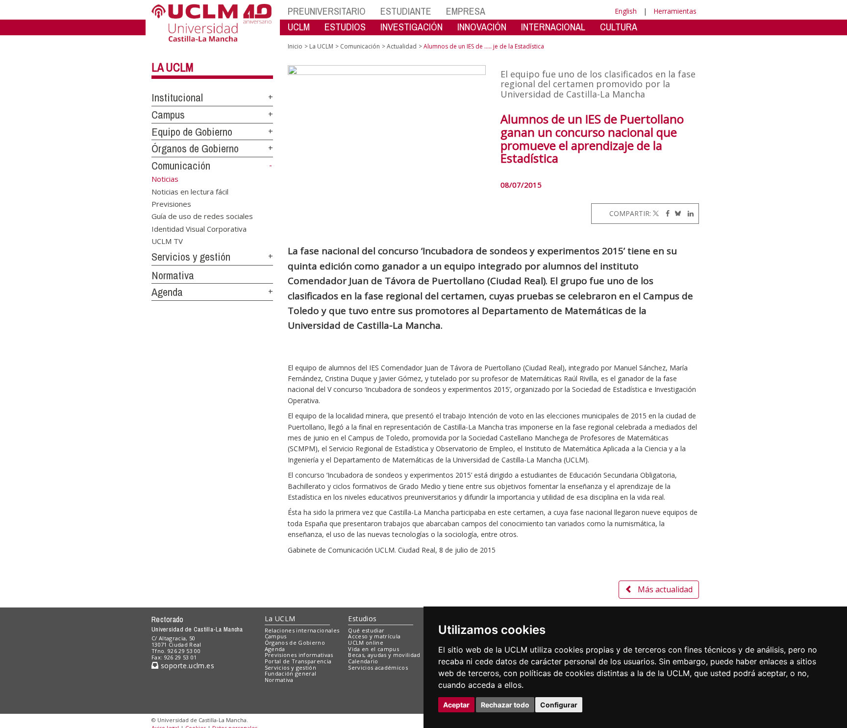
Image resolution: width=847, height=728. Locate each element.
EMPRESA (465, 11)
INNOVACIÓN (481, 26)
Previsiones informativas (299, 654)
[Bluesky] (676, 213)
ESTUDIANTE (405, 11)
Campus (168, 114)
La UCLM (172, 67)
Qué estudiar (366, 630)
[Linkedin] (688, 213)
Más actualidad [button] (665, 589)
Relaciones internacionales (302, 630)
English (626, 11)
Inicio (295, 46)
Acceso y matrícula (374, 636)
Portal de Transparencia (298, 661)
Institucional (177, 97)
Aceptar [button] (456, 705)
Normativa (172, 275)
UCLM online (365, 642)
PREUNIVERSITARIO (327, 11)
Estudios (362, 618)
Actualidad (402, 46)
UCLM (299, 26)
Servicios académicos (378, 667)
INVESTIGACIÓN (411, 26)
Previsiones (171, 203)
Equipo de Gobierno (191, 131)
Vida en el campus (373, 649)
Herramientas (675, 11)
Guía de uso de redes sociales (202, 216)
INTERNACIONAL (553, 26)
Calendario (363, 661)
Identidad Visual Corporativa (199, 228)
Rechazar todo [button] (505, 705)
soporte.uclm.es (186, 665)
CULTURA (618, 26)
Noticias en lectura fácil (189, 191)
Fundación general (291, 673)
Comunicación (180, 165)
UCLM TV (167, 241)
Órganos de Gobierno (195, 148)
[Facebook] (665, 213)
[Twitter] (656, 213)
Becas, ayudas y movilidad (384, 654)
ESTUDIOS (345, 26)
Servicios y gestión (190, 256)
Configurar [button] (558, 705)
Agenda (167, 292)
